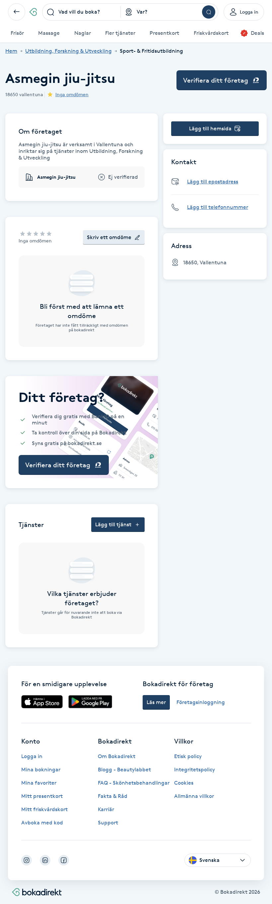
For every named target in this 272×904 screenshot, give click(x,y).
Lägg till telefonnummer (217, 207)
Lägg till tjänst (113, 524)
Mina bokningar (40, 769)
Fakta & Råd (112, 796)
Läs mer (156, 702)
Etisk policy (188, 756)
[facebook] (63, 860)
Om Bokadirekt (116, 756)
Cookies (183, 783)
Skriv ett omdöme (109, 237)
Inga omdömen (72, 94)
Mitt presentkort (42, 796)
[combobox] (81, 12)
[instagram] (26, 860)
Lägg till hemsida (210, 128)
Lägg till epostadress (212, 181)
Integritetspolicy (194, 769)
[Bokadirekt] (33, 12)
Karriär (106, 809)
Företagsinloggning (200, 702)
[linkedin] (45, 860)
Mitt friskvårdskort (44, 809)
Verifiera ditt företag (215, 80)
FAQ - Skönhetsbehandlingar (134, 783)
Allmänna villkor (194, 796)
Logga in (31, 756)
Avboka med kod (42, 822)
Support (108, 822)
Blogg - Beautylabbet (124, 769)
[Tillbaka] (16, 12)
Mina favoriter (38, 783)
